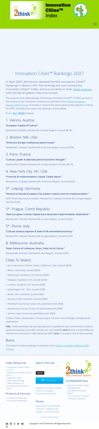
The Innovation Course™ (79, 396)
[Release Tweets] (19, 423)
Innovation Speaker (76, 398)
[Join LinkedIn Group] (11, 423)
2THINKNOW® (74, 388)
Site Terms (53, 417)
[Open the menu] (95, 24)
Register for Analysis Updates (49, 388)
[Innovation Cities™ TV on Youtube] (23, 423)
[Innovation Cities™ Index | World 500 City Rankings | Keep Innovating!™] (49, 10)
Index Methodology (15, 380)
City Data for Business (17, 398)
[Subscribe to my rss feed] (7, 426)
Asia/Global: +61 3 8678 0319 (48, 406)
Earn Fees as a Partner (46, 393)
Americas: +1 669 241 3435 (47, 409)
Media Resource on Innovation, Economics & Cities (17, 386)
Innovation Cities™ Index (78, 385)
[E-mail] (8, 423)
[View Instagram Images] (15, 423)
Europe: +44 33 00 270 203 (47, 412)
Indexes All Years (14, 378)
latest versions (82, 89)
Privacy (44, 417)
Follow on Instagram (45, 391)
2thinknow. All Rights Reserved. (58, 423)
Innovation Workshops (17, 400)
